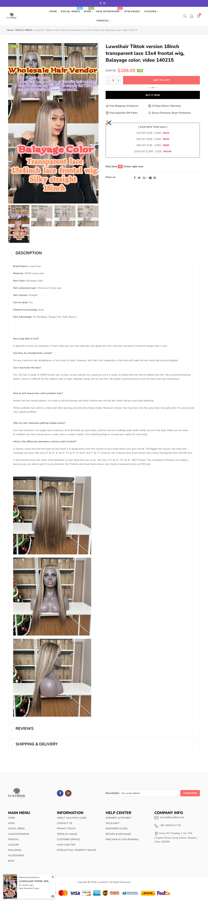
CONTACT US (64, 823)
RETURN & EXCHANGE (118, 834)
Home (10, 30)
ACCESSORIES (16, 855)
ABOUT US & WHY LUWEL (72, 817)
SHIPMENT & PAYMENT (118, 817)
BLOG (11, 860)
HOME (53, 11)
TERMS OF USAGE (67, 834)
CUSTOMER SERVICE (68, 839)
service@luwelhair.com (172, 817)
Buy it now (153, 95)
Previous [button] (16, 123)
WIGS (88, 10)
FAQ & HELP (112, 823)
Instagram (68, 793)
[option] (53, 123)
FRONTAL (103, 20)
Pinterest (154, 177)
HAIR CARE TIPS (66, 844)
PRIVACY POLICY (66, 828)
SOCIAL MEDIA (71, 10)
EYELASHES (132, 11)
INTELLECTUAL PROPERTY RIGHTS (76, 850)
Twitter (139, 177)
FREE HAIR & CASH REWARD (122, 839)
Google (145, 177)
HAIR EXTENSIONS (109, 10)
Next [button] (89, 123)
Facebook (135, 177)
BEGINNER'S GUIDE (116, 828)
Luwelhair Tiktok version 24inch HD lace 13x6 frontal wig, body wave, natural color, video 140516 (35, 881)
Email (150, 177)
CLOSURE (150, 11)
